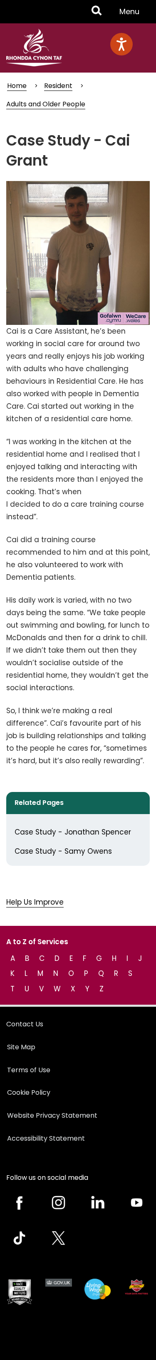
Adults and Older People (45, 104)
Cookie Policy (28, 1092)
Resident (58, 85)
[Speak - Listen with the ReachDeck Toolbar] (121, 44)
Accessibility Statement (46, 1138)
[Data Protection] (136, 1287)
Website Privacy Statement (52, 1115)
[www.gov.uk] (19, 1292)
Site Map (21, 1047)
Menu (132, 14)
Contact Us (24, 1024)
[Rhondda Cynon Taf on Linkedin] (97, 1202)
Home (17, 85)
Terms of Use (28, 1070)
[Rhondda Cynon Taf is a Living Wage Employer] (97, 1289)
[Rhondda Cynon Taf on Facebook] (19, 1202)
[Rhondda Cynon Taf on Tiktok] (19, 1238)
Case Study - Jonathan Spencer (73, 832)
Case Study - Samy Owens (63, 851)
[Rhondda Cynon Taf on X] (58, 1238)
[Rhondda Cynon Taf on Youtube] (136, 1202)
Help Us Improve (35, 902)
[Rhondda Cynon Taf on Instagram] (58, 1202)
